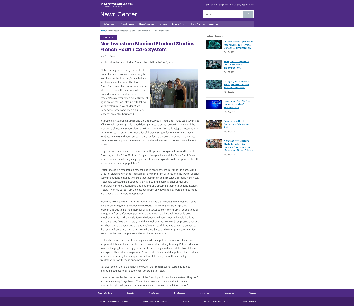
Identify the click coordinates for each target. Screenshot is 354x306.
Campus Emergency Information (216, 301)
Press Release (154, 293)
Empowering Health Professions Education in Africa (237, 124)
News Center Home (105, 293)
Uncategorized (108, 37)
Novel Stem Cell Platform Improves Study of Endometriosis (237, 104)
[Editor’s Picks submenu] (187, 24)
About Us (252, 293)
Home (103, 30)
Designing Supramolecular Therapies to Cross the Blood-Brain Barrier (238, 84)
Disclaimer (185, 301)
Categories (130, 293)
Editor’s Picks (204, 293)
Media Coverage (179, 293)
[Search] (248, 14)
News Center (118, 14)
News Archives (229, 293)
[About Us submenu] (220, 24)
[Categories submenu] (116, 24)
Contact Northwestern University (155, 301)
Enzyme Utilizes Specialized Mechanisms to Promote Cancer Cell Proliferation (238, 45)
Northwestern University (232, 5)
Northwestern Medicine (213, 5)
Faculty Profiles (248, 5)
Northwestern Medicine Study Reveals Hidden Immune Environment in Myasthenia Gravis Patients (238, 145)
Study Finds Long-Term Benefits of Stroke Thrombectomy (236, 64)
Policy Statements (249, 301)
